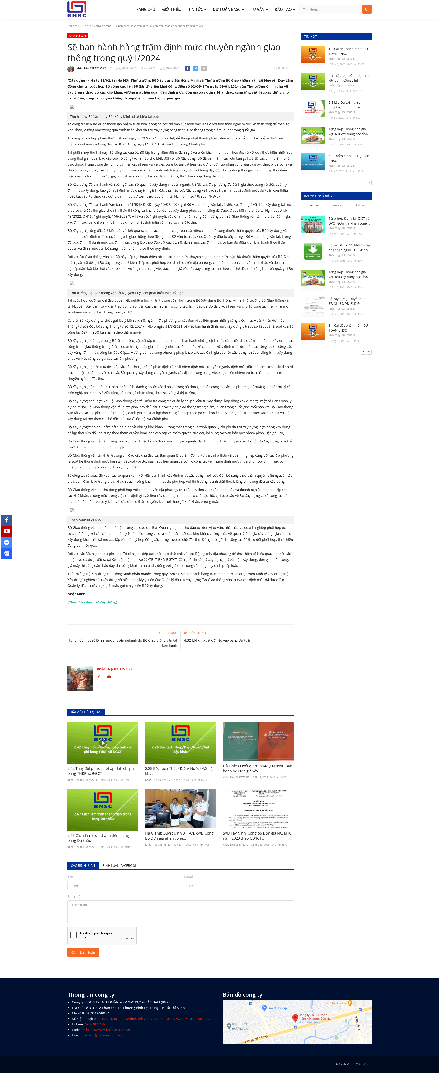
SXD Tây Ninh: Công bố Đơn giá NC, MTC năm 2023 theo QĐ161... (257, 836)
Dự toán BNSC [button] (227, 9)
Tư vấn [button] (258, 9)
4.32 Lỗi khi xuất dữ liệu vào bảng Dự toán (217, 640)
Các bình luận (83, 865)
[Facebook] (187, 68)
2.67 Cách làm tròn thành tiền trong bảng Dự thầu (98, 838)
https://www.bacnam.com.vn (108, 1030)
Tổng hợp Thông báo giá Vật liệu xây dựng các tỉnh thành (348, 131)
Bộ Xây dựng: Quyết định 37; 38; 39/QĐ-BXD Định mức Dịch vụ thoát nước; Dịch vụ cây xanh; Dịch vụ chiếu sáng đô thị (348, 274)
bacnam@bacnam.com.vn (102, 1035)
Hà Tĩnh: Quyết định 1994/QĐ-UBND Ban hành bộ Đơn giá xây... (257, 768)
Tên (70, 877)
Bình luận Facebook (119, 865)
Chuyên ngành (102, 25)
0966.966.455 (95, 1024)
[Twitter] (195, 68)
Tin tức (87, 25)
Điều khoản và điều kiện (352, 1064)
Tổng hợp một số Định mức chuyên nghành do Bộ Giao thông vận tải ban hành (123, 643)
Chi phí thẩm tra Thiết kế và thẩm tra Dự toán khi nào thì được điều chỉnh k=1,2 (350, 328)
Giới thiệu (171, 9)
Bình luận (75, 896)
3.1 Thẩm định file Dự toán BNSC (349, 158)
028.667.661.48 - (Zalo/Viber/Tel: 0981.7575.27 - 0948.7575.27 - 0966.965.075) (152, 1019)
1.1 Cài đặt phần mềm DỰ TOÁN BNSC (348, 51)
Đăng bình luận (83, 952)
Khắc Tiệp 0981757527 (91, 68)
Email (188, 877)
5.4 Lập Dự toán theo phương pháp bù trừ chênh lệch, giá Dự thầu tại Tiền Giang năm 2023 (350, 105)
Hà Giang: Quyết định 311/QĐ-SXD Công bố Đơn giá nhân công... (179, 836)
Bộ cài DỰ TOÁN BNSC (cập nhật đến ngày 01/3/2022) (349, 220)
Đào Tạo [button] (284, 9)
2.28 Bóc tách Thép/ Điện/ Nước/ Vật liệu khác (180, 771)
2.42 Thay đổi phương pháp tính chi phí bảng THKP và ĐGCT (101, 771)
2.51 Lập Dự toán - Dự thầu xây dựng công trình (349, 78)
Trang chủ (144, 9)
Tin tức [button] (196, 9)
